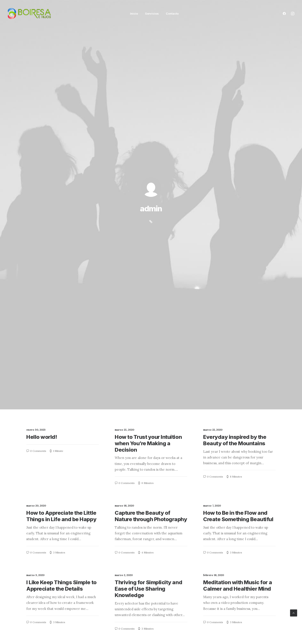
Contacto (172, 13)
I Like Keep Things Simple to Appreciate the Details (61, 585)
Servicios (152, 13)
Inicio (134, 13)
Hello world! (41, 437)
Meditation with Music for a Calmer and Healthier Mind (237, 585)
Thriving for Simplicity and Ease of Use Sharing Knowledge (148, 588)
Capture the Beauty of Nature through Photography (151, 516)
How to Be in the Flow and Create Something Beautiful (238, 516)
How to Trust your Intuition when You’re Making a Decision (148, 443)
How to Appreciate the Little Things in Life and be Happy (61, 516)
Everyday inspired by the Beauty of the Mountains (234, 440)
